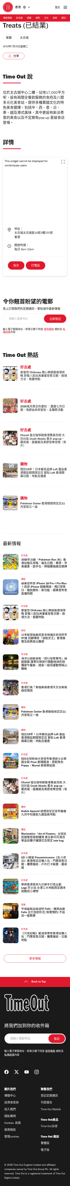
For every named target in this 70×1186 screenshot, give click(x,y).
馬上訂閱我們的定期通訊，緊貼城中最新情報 (31, 309)
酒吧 (38, 18)
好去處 (19, 18)
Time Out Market (51, 1109)
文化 (46, 18)
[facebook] (6, 1072)
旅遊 (55, 18)
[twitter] (16, 1072)
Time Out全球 (49, 1126)
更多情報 (35, 959)
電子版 (45, 1150)
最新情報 (7, 18)
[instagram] (36, 1072)
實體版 (45, 1143)
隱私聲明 (10, 1116)
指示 (16, 265)
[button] (63, 161)
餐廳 (29, 18)
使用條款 (49, 329)
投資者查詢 (11, 1102)
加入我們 (10, 1109)
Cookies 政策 (12, 1123)
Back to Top (38, 982)
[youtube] (26, 1072)
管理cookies (11, 1137)
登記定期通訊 (49, 1096)
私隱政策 (9, 1055)
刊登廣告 (46, 1102)
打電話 (35, 265)
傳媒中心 (10, 1096)
